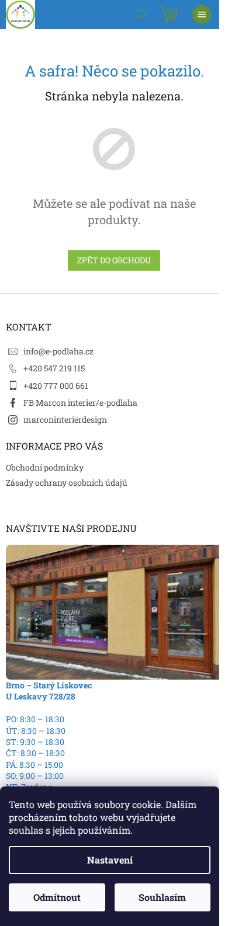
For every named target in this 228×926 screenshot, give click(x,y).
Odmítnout (57, 897)
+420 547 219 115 (54, 368)
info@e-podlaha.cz (58, 351)
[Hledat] (140, 14)
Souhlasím (162, 897)
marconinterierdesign (65, 419)
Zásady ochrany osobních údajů (66, 482)
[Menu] (201, 14)
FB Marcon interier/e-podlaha (80, 402)
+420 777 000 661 (55, 385)
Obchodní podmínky (45, 467)
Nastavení (110, 860)
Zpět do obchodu (114, 260)
